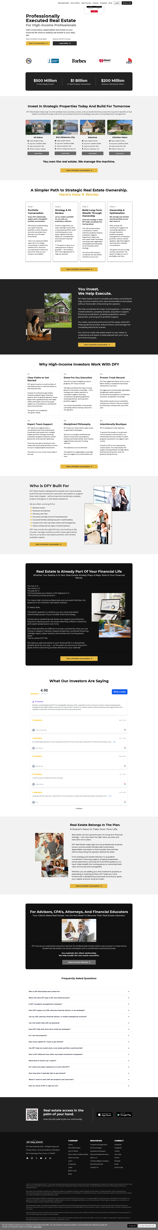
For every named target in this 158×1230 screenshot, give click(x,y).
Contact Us (94, 1167)
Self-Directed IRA (96, 1164)
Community (118, 1167)
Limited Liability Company (99, 1161)
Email (116, 1164)
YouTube (117, 1154)
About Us (93, 1158)
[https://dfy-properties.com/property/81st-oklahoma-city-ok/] (65, 127)
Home (70, 1145)
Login (70, 1167)
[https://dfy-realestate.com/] (45, 1142)
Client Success (73, 1158)
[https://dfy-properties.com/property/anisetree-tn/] (92, 127)
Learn (70, 1161)
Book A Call (72, 1171)
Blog (70, 1174)
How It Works (73, 1151)
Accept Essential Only (147, 1226)
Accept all (132, 1226)
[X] (36, 1158)
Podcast (117, 1161)
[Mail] (50, 1158)
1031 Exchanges (96, 1148)
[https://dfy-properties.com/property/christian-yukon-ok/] (119, 127)
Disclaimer (56, 1150)
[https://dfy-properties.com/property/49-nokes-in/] (38, 127)
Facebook (118, 1145)
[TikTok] (45, 1158)
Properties (72, 1164)
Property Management (98, 1145)
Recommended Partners (99, 1154)
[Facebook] (27, 1158)
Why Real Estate (74, 1148)
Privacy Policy (31, 1150)
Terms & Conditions (44, 1150)
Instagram (118, 1148)
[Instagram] (32, 1158)
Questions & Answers (98, 1151)
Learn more (37, 1227)
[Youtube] (41, 1158)
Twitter (117, 1151)
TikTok (116, 1158)
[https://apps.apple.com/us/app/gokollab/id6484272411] (105, 1114)
